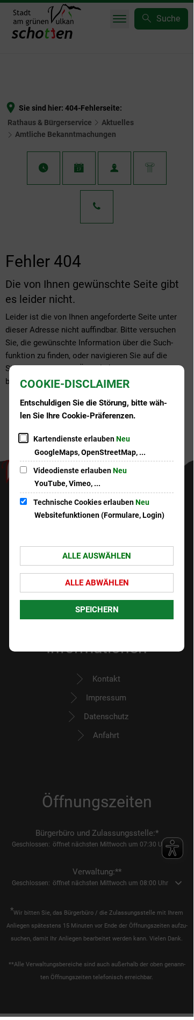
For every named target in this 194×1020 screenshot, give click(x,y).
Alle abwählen (97, 583)
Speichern (97, 609)
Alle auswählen (96, 556)
